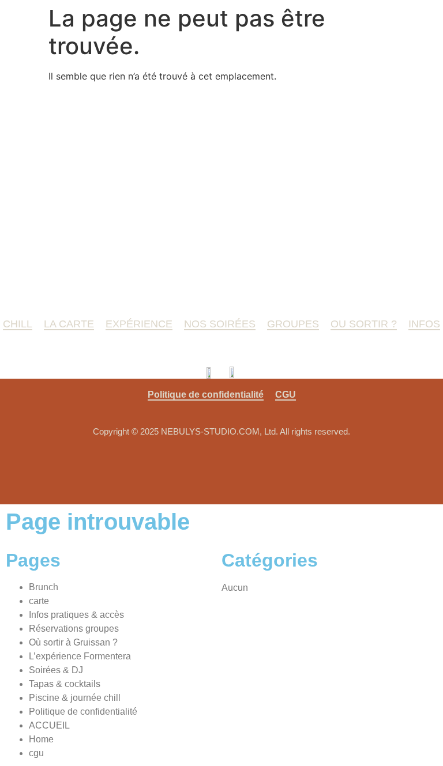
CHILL (17, 324)
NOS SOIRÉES (220, 324)
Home (41, 739)
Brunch (43, 587)
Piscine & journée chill (75, 698)
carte (39, 601)
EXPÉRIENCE (139, 324)
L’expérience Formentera (80, 656)
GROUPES (293, 324)
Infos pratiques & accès (76, 615)
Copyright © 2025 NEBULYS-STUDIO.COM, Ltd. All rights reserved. (221, 431)
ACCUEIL (49, 725)
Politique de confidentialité (206, 394)
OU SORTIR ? (364, 324)
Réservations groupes (74, 628)
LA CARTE (69, 324)
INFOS (424, 324)
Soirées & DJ (56, 670)
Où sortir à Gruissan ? (73, 642)
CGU (285, 394)
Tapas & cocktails (64, 684)
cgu (36, 753)
